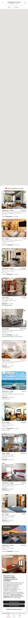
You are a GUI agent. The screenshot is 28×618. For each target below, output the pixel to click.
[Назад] (3, 2)
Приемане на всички (14, 602)
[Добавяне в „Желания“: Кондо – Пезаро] (24, 342)
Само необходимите (14, 605)
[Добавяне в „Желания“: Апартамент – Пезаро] (24, 192)
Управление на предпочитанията (14, 609)
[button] (9, 216)
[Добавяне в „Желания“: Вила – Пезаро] (24, 221)
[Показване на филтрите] (25, 2)
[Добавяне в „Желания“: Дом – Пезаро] (24, 496)
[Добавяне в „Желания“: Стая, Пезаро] (24, 279)
